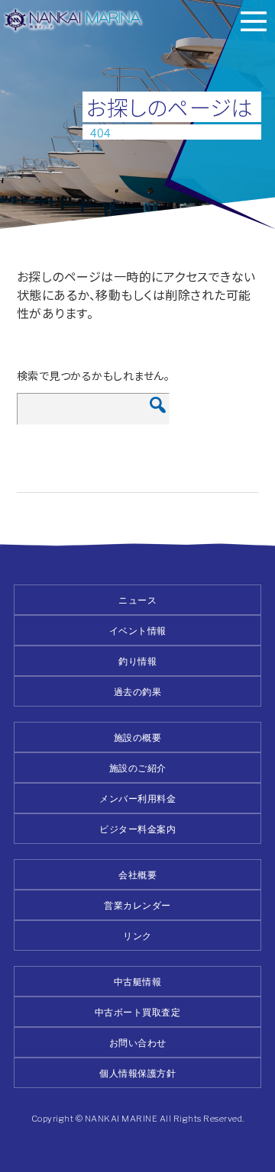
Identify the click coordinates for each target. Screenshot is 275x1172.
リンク (137, 936)
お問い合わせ (138, 1042)
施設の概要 (138, 737)
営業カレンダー (137, 905)
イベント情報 (138, 630)
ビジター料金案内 (137, 829)
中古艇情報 (138, 981)
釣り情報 (137, 661)
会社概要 (137, 875)
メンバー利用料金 (137, 798)
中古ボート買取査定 (138, 1012)
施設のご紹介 (138, 768)
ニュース (137, 600)
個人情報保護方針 (137, 1073)
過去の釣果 (138, 691)
